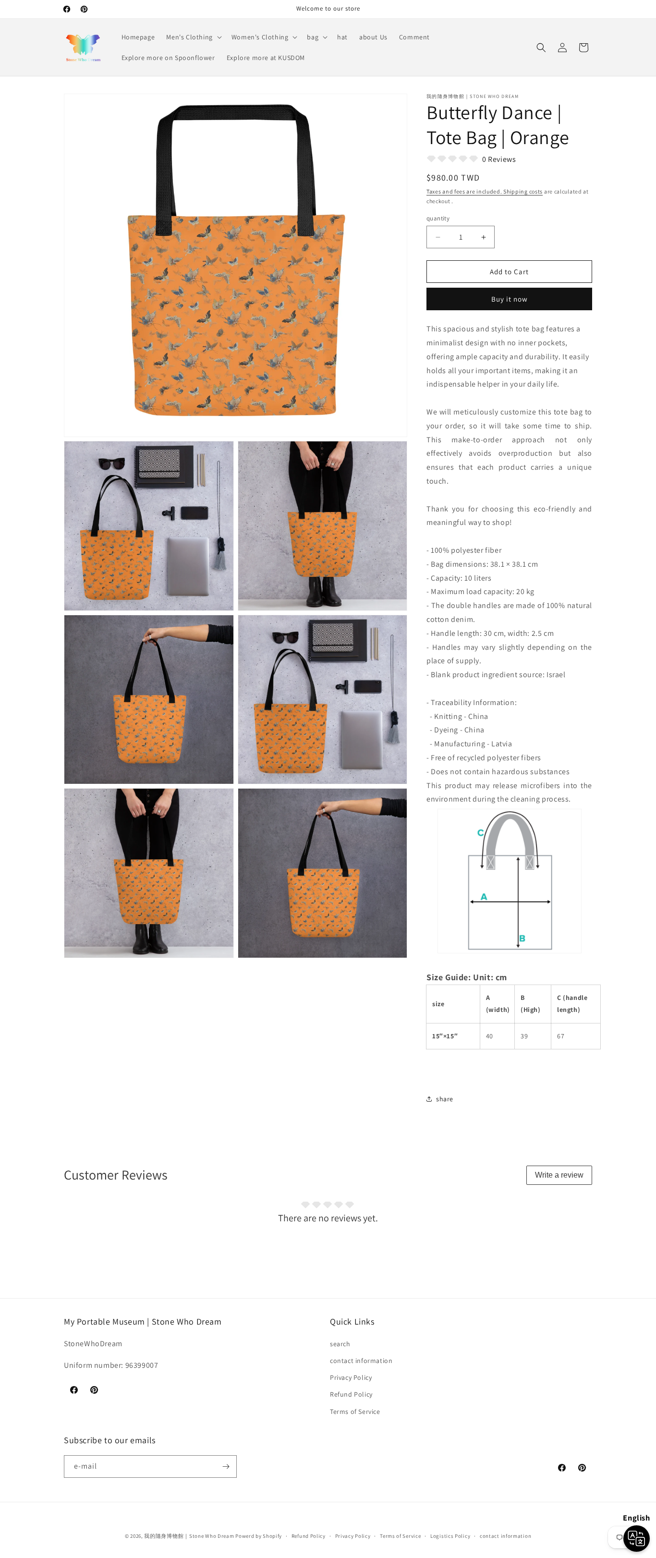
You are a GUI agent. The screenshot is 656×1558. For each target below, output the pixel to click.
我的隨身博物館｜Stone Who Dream (189, 1536)
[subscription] (225, 1466)
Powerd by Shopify (258, 1536)
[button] (192, 37)
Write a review (559, 1175)
